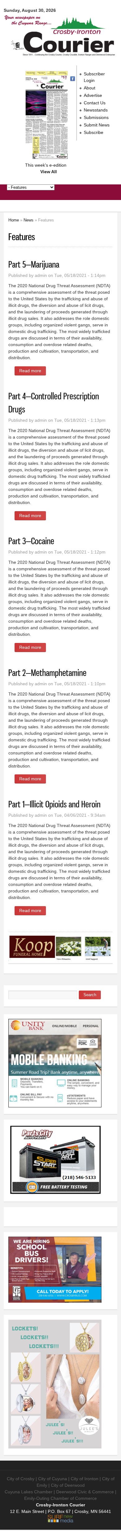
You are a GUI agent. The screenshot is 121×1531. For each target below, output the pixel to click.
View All (48, 171)
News (29, 220)
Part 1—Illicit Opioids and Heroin (54, 804)
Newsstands (96, 109)
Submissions (96, 117)
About (89, 87)
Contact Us (94, 102)
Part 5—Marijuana (33, 264)
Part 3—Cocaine (31, 540)
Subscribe (93, 132)
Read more (32, 370)
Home (13, 220)
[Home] (61, 53)
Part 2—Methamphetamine (47, 672)
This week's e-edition (45, 165)
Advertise (93, 95)
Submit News (97, 124)
